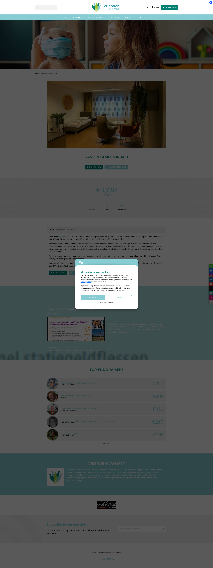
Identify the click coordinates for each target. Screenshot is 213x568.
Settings (119, 297)
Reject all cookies (106, 302)
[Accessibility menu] (210, 2)
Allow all (93, 297)
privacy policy (86, 282)
